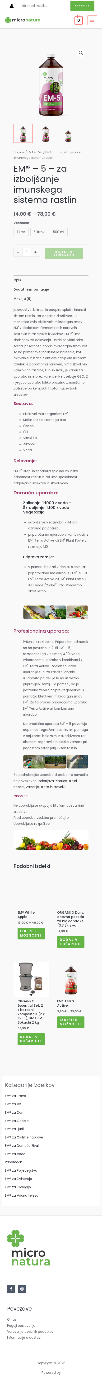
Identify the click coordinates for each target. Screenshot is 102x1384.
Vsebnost (22, 223)
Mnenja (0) (23, 299)
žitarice (61, 781)
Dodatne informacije (31, 289)
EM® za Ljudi (14, 1129)
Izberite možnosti (30, 933)
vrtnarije (32, 787)
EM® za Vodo (15, 1154)
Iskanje (82, 5)
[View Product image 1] (23, 133)
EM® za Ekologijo (18, 1187)
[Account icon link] (11, 6)
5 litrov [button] (39, 232)
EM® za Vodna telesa (21, 1195)
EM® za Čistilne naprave (24, 1137)
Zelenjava (46, 781)
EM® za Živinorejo (18, 1179)
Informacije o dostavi (24, 1337)
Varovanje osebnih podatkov (30, 1331)
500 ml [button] (58, 232)
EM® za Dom (14, 1112)
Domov (19, 152)
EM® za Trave (15, 1096)
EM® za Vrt (35, 152)
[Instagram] (22, 1289)
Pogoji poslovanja (21, 1325)
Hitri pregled (31, 904)
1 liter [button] (21, 232)
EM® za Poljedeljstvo (21, 1170)
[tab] (51, 280)
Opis (17, 280)
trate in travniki (53, 787)
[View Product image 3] (68, 133)
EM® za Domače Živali (22, 1145)
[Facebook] (11, 1289)
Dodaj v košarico (63, 254)
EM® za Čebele (17, 1121)
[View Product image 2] (45, 133)
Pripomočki (14, 1162)
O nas (11, 1319)
